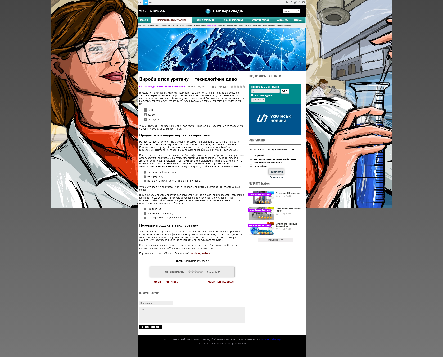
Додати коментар (150, 326)
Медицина (197, 25)
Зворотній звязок (260, 20)
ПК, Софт (182, 25)
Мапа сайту (282, 20)
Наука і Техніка (211, 25)
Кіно (177, 25)
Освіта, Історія (221, 25)
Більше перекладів (205, 20)
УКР (145, 2)
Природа (241, 25)
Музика (203, 25)
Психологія (248, 25)
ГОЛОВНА (144, 20)
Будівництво (271, 25)
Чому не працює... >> (221, 282)
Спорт (259, 25)
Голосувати (276, 171)
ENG (150, 2)
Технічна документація (284, 25)
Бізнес (144, 25)
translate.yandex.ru (200, 253)
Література (189, 25)
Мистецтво (171, 25)
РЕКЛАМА (298, 20)
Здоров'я (157, 25)
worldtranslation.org (271, 339)
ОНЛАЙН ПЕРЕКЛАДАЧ (233, 20)
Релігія (255, 25)
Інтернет (164, 25)
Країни (265, 25)
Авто (139, 25)
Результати (276, 177)
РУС (140, 2)
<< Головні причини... (164, 281)
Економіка (151, 25)
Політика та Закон (232, 25)
